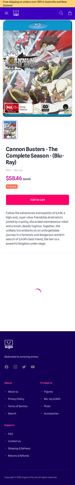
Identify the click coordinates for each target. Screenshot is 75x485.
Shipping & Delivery (19, 448)
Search (12, 413)
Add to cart (37, 199)
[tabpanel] (37, 68)
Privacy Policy (16, 398)
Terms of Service (17, 406)
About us (13, 391)
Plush (47, 406)
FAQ (10, 433)
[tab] (10, 129)
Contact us (14, 441)
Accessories (51, 413)
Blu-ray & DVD (52, 398)
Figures (48, 391)
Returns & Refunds (18, 455)
